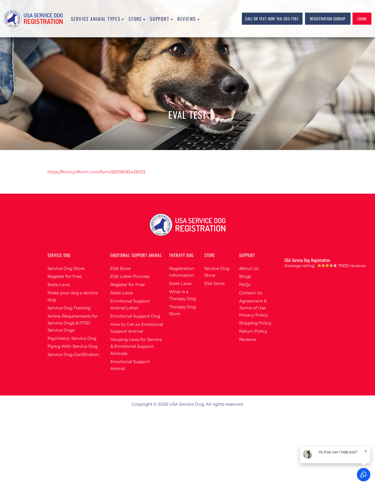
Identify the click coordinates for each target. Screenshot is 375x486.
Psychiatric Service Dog (71, 338)
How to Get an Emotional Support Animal (136, 328)
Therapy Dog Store (182, 310)
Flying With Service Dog (72, 346)
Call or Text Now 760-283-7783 (271, 18)
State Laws (58, 284)
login (361, 18)
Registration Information (181, 272)
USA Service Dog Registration (307, 260)
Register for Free (64, 276)
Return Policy (253, 331)
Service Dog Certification (73, 354)
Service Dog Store (66, 268)
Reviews (247, 339)
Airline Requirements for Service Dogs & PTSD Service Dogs (72, 323)
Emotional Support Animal (130, 365)
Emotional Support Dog (135, 316)
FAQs (244, 284)
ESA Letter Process (129, 276)
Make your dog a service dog (72, 296)
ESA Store (120, 268)
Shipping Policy (255, 323)
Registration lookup (328, 18)
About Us (248, 268)
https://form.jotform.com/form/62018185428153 (96, 171)
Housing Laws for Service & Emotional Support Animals (136, 346)
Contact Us (250, 292)
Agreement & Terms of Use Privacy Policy (253, 308)
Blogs (245, 276)
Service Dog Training (68, 307)
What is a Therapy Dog (182, 295)
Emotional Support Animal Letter (130, 304)
